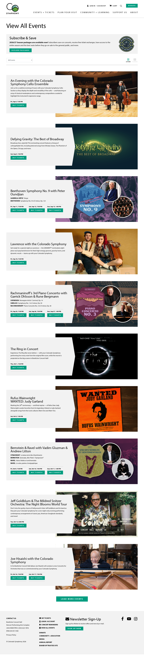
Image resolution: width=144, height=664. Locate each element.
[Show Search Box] (121, 6)
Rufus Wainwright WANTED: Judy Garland (27, 399)
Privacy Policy (11, 635)
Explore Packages (21, 50)
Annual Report (45, 642)
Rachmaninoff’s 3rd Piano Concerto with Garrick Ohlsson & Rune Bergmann (39, 294)
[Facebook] (122, 619)
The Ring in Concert (24, 349)
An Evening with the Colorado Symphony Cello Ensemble (32, 82)
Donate (132, 6)
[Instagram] (136, 619)
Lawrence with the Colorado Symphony (38, 244)
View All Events (48, 628)
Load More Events (72, 599)
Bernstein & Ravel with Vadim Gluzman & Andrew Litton (39, 449)
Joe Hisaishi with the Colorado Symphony (32, 560)
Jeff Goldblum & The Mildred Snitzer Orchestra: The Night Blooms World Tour (39, 502)
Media (41, 639)
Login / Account (48, 621)
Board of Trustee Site (48, 645)
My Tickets (46, 618)
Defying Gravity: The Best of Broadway (37, 139)
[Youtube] (129, 619)
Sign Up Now (74, 628)
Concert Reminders (49, 625)
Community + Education (49, 636)
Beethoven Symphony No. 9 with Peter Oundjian (38, 192)
